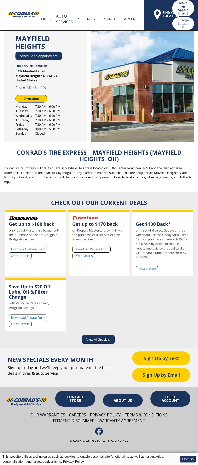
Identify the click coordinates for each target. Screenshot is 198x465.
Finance (108, 18)
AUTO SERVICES (64, 19)
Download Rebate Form (28, 249)
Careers (129, 18)
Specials (86, 18)
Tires (45, 18)
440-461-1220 (36, 87)
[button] (161, 358)
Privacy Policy (73, 461)
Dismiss (188, 459)
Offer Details (20, 256)
